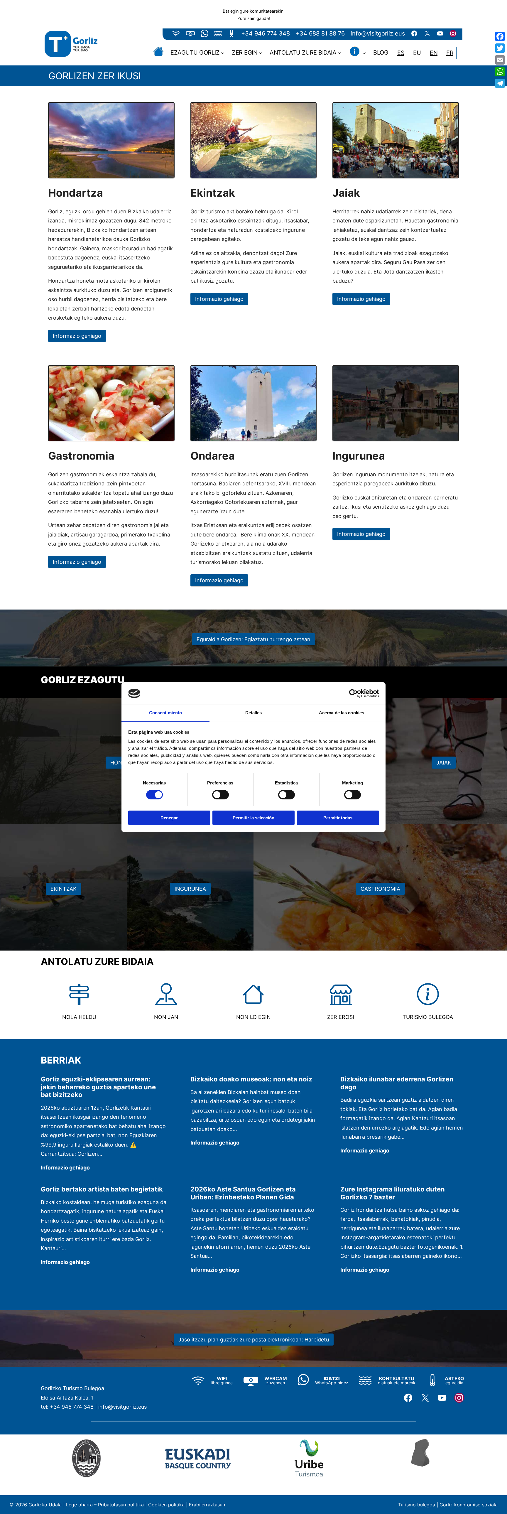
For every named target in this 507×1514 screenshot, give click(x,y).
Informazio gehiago (77, 336)
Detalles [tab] (253, 712)
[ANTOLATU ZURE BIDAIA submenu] (339, 53)
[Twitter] (500, 48)
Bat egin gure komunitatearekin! (254, 11)
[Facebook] (500, 36)
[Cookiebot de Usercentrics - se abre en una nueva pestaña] (353, 693)
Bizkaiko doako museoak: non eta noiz (251, 1079)
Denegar (169, 817)
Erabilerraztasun (207, 1505)
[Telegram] (500, 83)
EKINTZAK (63, 889)
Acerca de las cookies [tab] (341, 712)
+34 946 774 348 (265, 33)
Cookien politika (166, 1505)
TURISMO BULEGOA (428, 1017)
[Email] (500, 60)
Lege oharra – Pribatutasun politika (105, 1505)
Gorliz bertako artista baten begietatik (102, 1189)
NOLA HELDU (79, 1017)
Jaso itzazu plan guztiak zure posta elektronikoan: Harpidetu (253, 1339)
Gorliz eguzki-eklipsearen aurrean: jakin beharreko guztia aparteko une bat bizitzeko (98, 1086)
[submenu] (364, 53)
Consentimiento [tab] (165, 712)
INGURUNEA (190, 889)
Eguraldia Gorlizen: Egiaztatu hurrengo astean (253, 639)
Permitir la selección (253, 817)
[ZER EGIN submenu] (260, 53)
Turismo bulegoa (416, 1505)
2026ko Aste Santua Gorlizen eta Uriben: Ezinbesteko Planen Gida (243, 1193)
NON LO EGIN (253, 1017)
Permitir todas (337, 817)
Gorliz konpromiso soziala (469, 1505)
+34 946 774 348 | (73, 1407)
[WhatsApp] (500, 71)
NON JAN (166, 1017)
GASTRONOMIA (380, 889)
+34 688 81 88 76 (320, 33)
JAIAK (443, 762)
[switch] (220, 794)
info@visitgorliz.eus (378, 33)
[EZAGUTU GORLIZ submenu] (222, 53)
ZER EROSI (340, 1017)
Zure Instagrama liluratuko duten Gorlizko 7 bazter (392, 1193)
